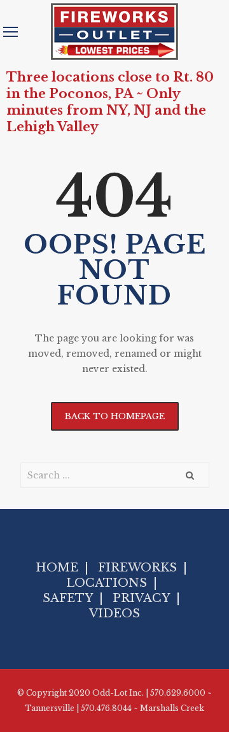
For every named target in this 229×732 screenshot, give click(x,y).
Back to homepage (115, 416)
